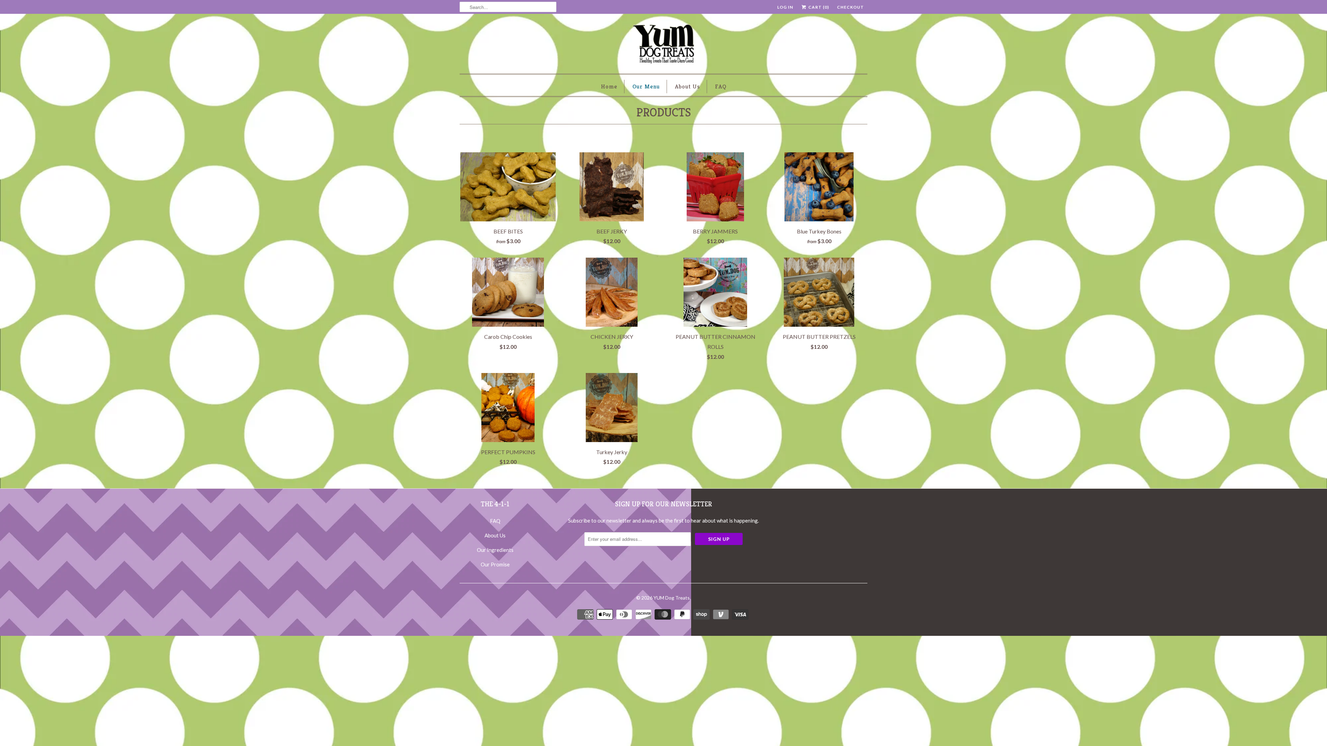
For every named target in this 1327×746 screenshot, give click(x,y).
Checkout (850, 7)
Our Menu (646, 86)
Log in (785, 7)
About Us (687, 86)
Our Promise (495, 564)
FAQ (720, 86)
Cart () (818, 7)
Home (609, 86)
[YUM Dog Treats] (663, 45)
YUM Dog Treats (671, 598)
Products (663, 112)
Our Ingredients (495, 550)
